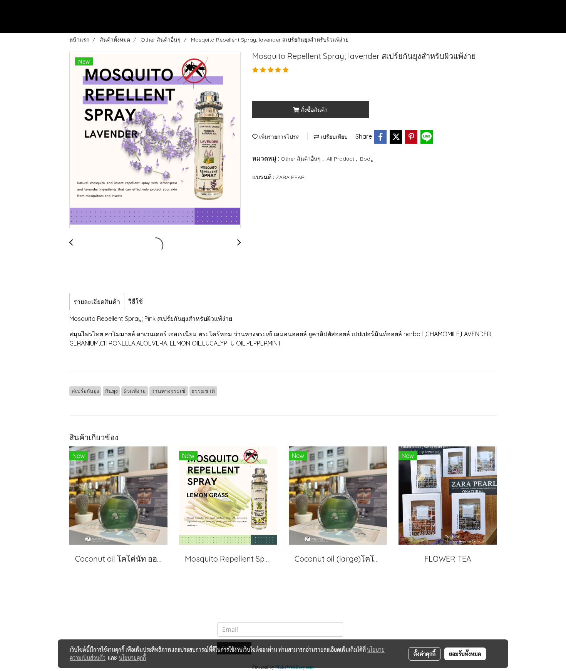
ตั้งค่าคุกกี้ (424, 653)
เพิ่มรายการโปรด (279, 136)
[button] (549, 25)
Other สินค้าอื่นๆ (301, 158)
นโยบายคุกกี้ (132, 657)
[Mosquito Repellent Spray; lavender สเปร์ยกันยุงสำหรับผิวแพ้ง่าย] (155, 140)
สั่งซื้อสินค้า (313, 109)
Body (366, 158)
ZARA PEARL (291, 177)
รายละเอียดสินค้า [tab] (97, 301)
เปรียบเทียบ (333, 136)
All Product (341, 158)
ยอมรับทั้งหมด (465, 653)
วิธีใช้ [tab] (135, 301)
